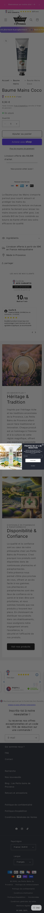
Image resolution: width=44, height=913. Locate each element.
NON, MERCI (33, 465)
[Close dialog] (42, 444)
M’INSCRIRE (33, 460)
